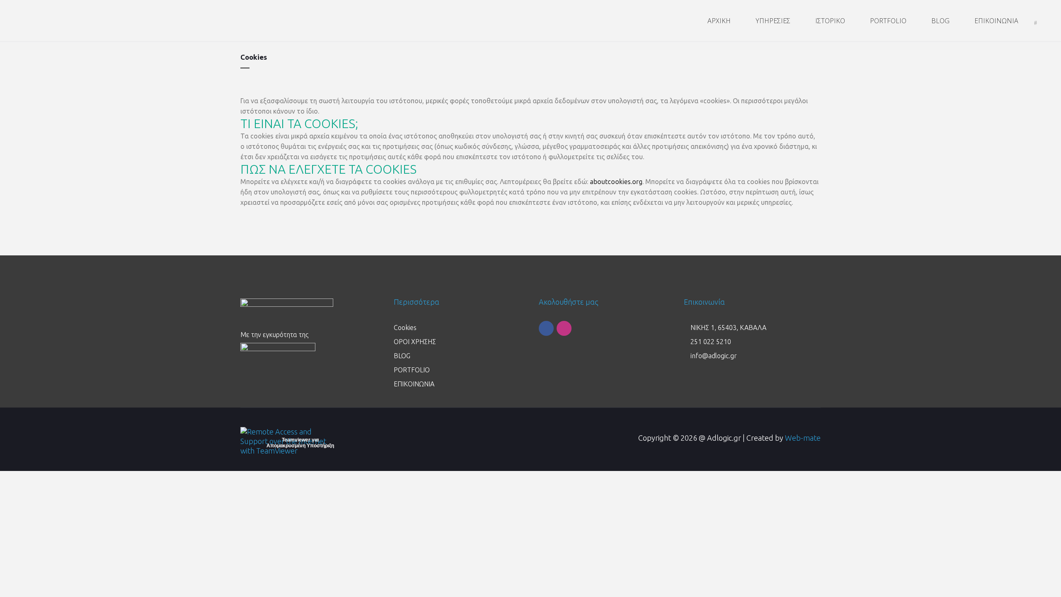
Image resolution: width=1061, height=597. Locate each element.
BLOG (402, 355)
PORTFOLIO (412, 370)
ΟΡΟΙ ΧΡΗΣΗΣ (415, 341)
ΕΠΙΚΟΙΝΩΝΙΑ (414, 384)
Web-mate (803, 438)
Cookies (405, 327)
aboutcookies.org (616, 181)
